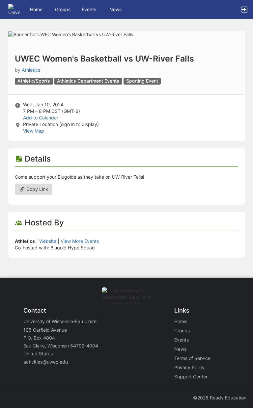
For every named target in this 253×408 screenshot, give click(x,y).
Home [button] (36, 9)
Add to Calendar (40, 117)
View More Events (80, 241)
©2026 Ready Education (219, 397)
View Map (33, 131)
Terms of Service (192, 358)
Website (47, 241)
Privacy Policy (189, 367)
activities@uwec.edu (45, 362)
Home (180, 321)
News (115, 9)
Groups (62, 9)
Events (89, 9)
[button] (14, 9)
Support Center (191, 376)
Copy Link (36, 189)
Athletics (31, 70)
